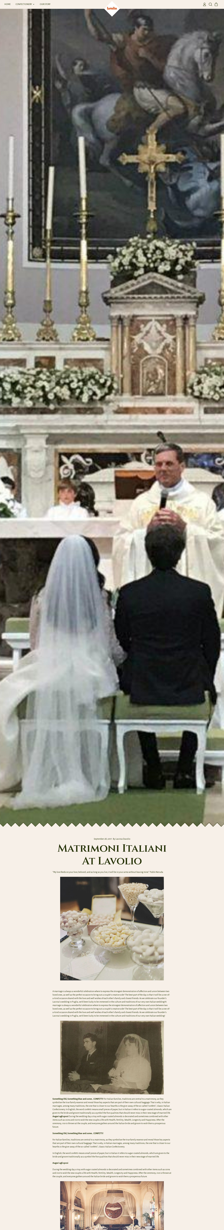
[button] (210, 4)
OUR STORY (45, 4)
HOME (7, 4)
